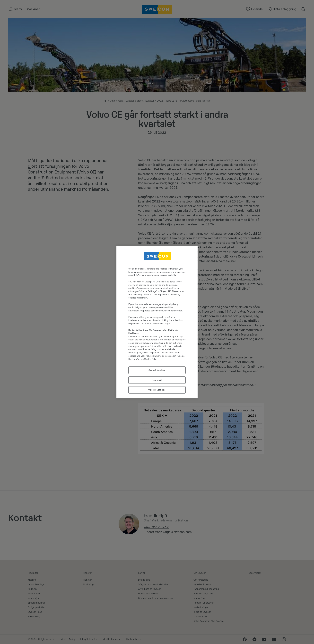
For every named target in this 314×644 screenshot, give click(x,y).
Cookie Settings (157, 390)
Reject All (157, 380)
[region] (157, 322)
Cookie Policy (150, 359)
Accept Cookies (157, 370)
